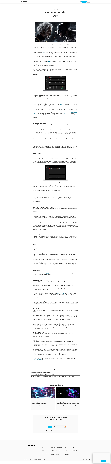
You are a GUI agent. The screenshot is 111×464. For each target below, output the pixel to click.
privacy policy (62, 430)
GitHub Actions (65, 113)
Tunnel (43, 450)
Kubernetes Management (56, 451)
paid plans (47, 273)
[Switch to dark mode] (80, 1)
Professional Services (45, 451)
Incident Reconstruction (56, 454)
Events (66, 450)
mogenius (50, 61)
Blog (65, 447)
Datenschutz (35, 459)
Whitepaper (67, 454)
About (73, 447)
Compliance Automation (56, 455)
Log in (88, 1)
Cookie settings (40, 459)
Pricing (53, 1)
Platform (43, 447)
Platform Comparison (37, 359)
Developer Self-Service (56, 450)
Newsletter (67, 451)
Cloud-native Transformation (57, 447)
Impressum (30, 459)
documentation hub (61, 293)
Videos (66, 453)
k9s (43, 52)
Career (73, 451)
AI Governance (54, 453)
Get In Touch (84, 1)
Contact (73, 453)
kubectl (61, 104)
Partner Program (74, 450)
